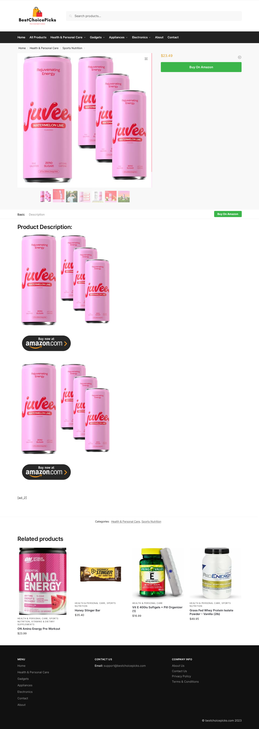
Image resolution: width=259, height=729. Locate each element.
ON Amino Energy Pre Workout (38, 629)
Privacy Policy (181, 676)
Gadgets (23, 679)
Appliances (24, 685)
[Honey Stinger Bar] (101, 573)
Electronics (25, 692)
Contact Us (179, 671)
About (21, 705)
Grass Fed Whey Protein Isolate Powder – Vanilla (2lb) (211, 612)
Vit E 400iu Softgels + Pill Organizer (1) (157, 609)
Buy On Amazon (201, 67)
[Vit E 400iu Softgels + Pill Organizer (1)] (158, 573)
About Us (178, 665)
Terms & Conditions (185, 681)
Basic (21, 214)
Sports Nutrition (72, 48)
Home (22, 48)
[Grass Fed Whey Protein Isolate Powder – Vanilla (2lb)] (215, 573)
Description (37, 214)
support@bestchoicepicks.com (125, 665)
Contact (22, 698)
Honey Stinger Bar (87, 610)
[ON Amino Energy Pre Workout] (43, 582)
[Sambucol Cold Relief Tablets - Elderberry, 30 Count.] (240, 57)
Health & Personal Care (44, 48)
